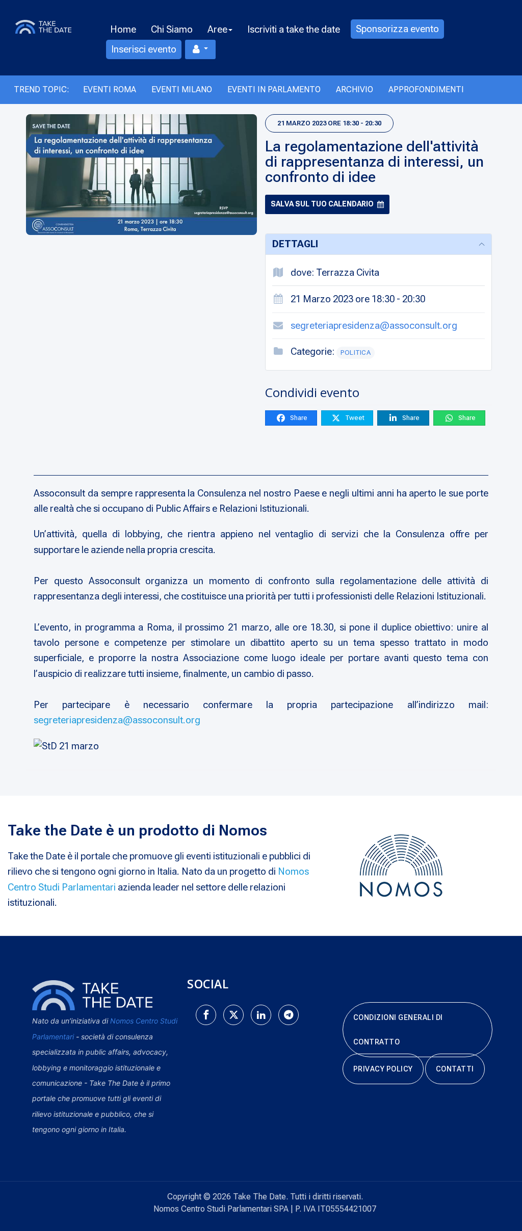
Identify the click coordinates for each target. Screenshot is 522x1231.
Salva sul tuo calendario (322, 204)
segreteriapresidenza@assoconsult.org (374, 325)
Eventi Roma (109, 89)
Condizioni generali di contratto (398, 1029)
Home (123, 29)
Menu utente (200, 49)
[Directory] (50, 26)
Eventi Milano (181, 89)
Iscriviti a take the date (293, 29)
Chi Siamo (172, 29)
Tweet (354, 418)
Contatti (455, 1069)
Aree (217, 29)
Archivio (354, 89)
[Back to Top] (496, 1190)
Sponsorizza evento (397, 29)
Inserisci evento (143, 49)
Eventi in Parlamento (274, 89)
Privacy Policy (383, 1069)
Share (298, 418)
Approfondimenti (426, 89)
